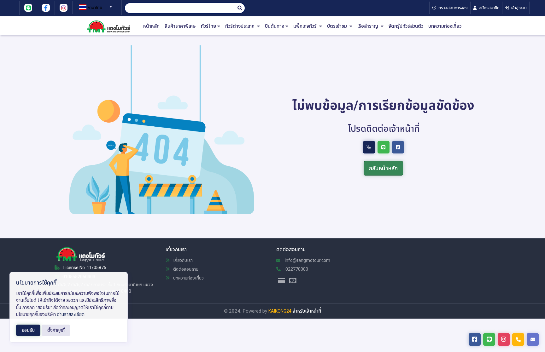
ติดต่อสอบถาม (185, 269)
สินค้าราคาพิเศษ (180, 26)
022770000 (296, 269)
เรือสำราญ (368, 26)
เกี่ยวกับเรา (182, 260)
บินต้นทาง (274, 26)
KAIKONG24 (279, 311)
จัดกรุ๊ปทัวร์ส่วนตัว (406, 26)
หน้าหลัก (151, 26)
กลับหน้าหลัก (383, 168)
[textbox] (95, 7)
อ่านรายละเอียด (71, 314)
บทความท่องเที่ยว (444, 26)
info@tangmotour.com (307, 260)
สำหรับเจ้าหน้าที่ (307, 311)
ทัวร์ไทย (208, 26)
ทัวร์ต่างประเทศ (240, 26)
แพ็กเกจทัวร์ (305, 26)
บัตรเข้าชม (337, 26)
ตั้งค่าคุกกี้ (56, 330)
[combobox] (95, 4)
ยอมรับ (28, 330)
